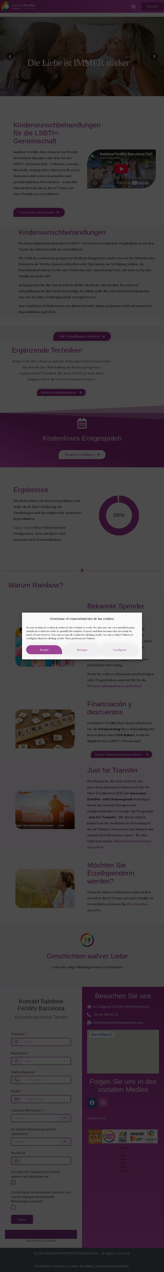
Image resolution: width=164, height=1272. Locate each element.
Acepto (44, 649)
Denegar (82, 649)
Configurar (120, 649)
